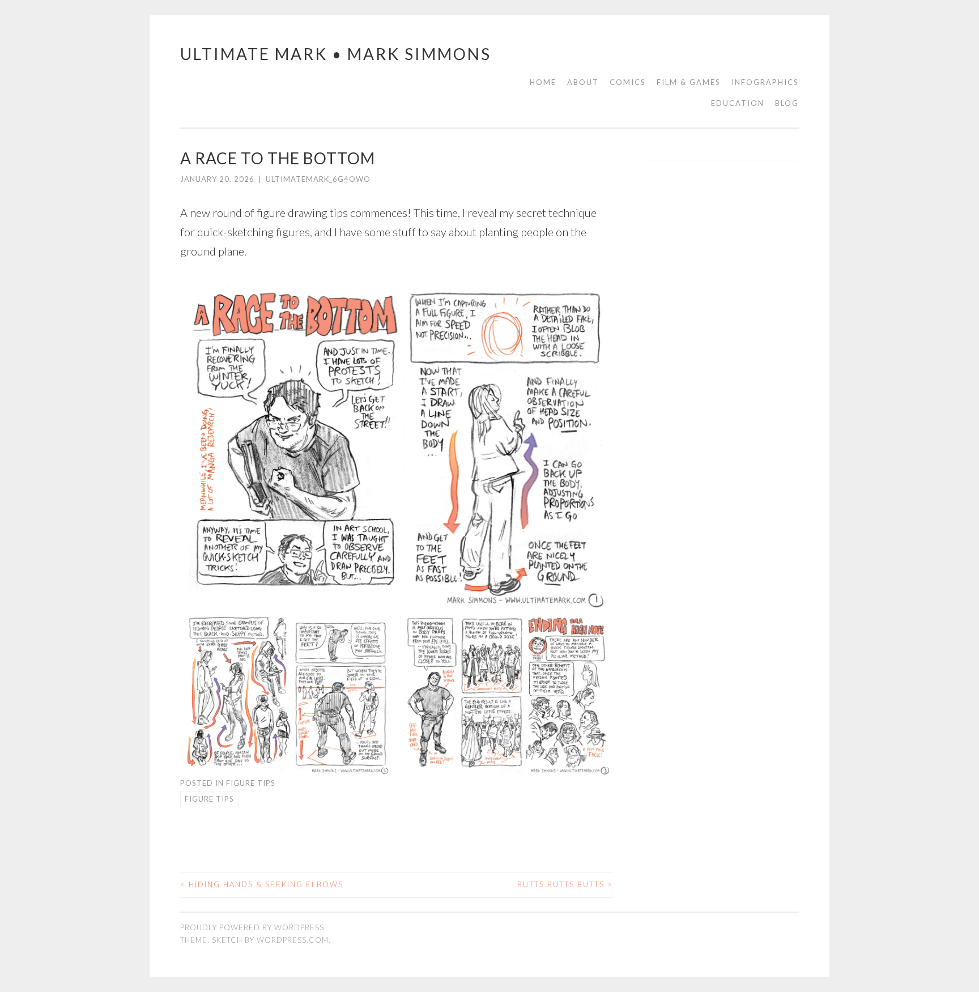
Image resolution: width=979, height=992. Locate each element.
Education (737, 103)
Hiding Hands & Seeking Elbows (261, 884)
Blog (787, 103)
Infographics (765, 82)
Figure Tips (250, 782)
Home (543, 82)
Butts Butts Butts (565, 884)
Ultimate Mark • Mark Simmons (335, 53)
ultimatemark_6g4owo (318, 179)
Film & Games (689, 82)
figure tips (209, 798)
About (583, 82)
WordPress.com (293, 939)
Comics (628, 82)
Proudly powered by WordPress (252, 927)
